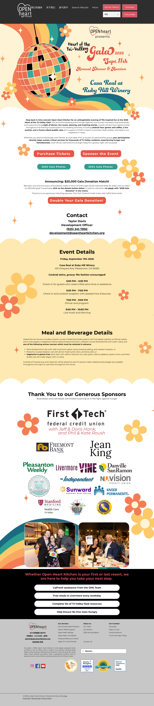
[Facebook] (37, 666)
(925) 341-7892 (77, 229)
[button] (37, 7)
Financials (26, 698)
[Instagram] (32, 666)
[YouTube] (43, 666)
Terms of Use (36, 698)
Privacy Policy (47, 698)
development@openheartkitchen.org (77, 233)
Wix (65, 696)
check (111, 188)
